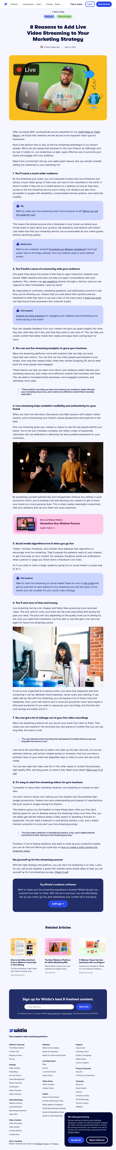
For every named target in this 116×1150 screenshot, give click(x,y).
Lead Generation (15, 1107)
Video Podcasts (15, 1090)
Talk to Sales (76, 4)
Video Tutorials (48, 1084)
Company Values (82, 1096)
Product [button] (14, 4)
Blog (44, 1064)
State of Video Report (50, 1097)
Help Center (80, 1048)
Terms (55, 1144)
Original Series (48, 1088)
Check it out (61, 872)
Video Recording (15, 1123)
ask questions (50, 281)
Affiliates (79, 1107)
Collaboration (14, 1134)
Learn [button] (38, 4)
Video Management (16, 1079)
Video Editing (14, 1127)
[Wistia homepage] (6, 4)
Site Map (38, 1144)
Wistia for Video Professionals (54, 1055)
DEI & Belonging (82, 1099)
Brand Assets (81, 1088)
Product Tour (14, 1051)
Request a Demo (15, 1055)
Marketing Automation (18, 1110)
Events (45, 1068)
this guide (89, 583)
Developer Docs (82, 1051)
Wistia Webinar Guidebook (52, 1105)
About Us (79, 1084)
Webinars (49, 16)
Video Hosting (14, 1068)
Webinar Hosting (15, 1103)
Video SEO (13, 1114)
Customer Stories (49, 1072)
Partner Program (82, 1103)
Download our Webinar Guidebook (67, 249)
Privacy (46, 1144)
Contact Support (82, 1063)
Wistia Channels (15, 1083)
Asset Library (47, 1075)
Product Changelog (83, 1055)
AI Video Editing (15, 1131)
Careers (79, 1092)
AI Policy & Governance (85, 1075)
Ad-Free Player (15, 1075)
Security (79, 1072)
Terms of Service (53, 1013)
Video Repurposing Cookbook (54, 1108)
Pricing (49, 4)
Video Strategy (64, 16)
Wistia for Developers (50, 1048)
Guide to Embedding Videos (53, 1112)
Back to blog (58, 12)
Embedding (13, 1072)
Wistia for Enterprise (50, 1051)
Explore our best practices (30, 315)
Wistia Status (81, 1059)
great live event (93, 297)
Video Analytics (15, 1094)
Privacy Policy (67, 1013)
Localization (14, 1087)
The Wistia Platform (16, 1048)
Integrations (28, 4)
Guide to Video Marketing (52, 1116)
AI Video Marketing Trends (52, 1101)
